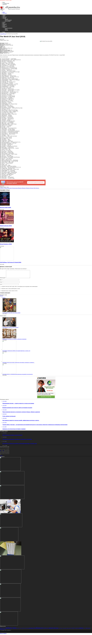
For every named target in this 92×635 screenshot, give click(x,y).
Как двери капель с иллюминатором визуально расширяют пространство (18, 374)
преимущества (53, 628)
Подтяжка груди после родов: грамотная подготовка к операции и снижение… (19, 362)
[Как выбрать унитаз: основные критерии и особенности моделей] (10, 470)
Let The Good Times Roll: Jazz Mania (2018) (11, 312)
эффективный (2, 629)
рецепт (73, 628)
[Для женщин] (10, 10)
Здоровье (4, 18)
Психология (5, 26)
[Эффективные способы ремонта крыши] (10, 611)
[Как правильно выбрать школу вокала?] (9, 326)
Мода (4, 23)
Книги (6, 29)
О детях (4, 22)
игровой (18, 628)
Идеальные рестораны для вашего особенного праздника (14, 339)
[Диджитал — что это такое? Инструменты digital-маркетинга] (9, 625)
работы (68, 628)
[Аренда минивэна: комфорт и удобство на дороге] (10, 583)
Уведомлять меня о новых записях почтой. (10, 290)
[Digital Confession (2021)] (7, 223)
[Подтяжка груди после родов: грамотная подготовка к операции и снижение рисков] (9, 361)
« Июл (1, 455)
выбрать (9, 628)
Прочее (4, 27)
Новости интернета (8, 28)
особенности (38, 628)
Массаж (6, 19)
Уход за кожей (7, 21)
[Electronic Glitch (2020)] (5, 205)
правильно (45, 628)
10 (0, 450)
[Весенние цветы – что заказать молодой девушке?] (11, 526)
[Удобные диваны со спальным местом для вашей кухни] (12, 484)
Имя (1, 279)
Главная (1, 33)
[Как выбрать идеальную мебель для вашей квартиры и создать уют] (9, 349)
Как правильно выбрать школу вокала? (10, 327)
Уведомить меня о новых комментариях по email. (11, 288)
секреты (77, 628)
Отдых (4, 25)
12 (3, 450)
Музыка (6, 30)
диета (14, 628)
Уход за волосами (8, 20)
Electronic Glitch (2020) (5, 207)
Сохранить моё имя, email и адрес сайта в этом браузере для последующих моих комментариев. (20, 286)
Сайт (1, 284)
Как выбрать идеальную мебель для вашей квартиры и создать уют (16, 350)
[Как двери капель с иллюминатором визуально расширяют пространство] (9, 373)
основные (31, 628)
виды (1, 628)
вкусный (4, 628)
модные (26, 628)
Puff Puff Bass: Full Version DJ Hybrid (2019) (10, 262)
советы (81, 628)
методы (23, 628)
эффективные (87, 628)
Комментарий (3, 277)
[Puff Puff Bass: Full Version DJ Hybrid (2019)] (7, 260)
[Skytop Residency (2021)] (7, 241)
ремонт (70, 628)
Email (1, 282)
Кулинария (5, 24)
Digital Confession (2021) (6, 225)
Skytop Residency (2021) (6, 244)
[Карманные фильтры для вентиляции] (10, 554)
